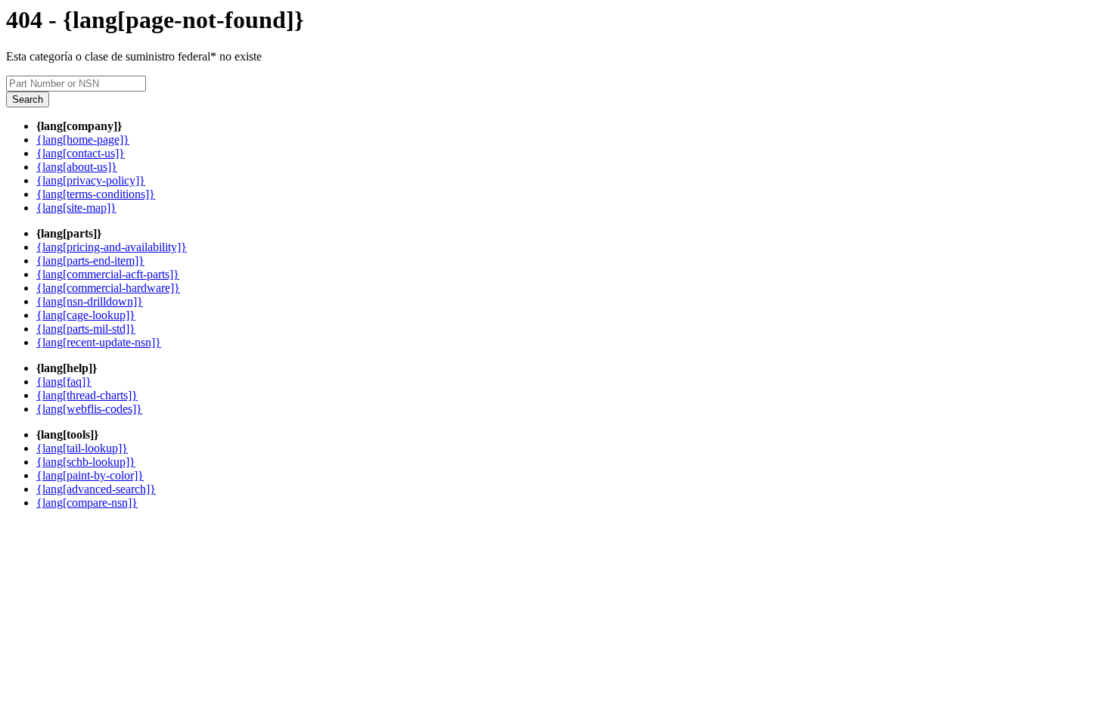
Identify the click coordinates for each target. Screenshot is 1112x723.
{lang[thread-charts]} (87, 395)
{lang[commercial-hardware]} (108, 287)
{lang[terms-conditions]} (95, 194)
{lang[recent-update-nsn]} (98, 342)
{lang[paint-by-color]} (90, 475)
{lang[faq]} (64, 381)
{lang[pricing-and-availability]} (111, 246)
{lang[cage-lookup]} (85, 315)
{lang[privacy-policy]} (90, 180)
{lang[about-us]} (76, 166)
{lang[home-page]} (82, 139)
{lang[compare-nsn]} (87, 502)
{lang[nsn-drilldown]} (89, 301)
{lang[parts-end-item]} (90, 260)
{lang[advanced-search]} (96, 489)
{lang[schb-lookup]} (85, 461)
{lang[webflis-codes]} (89, 408)
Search (27, 99)
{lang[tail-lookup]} (82, 448)
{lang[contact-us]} (80, 153)
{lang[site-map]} (76, 207)
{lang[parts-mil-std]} (85, 328)
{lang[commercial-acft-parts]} (107, 274)
